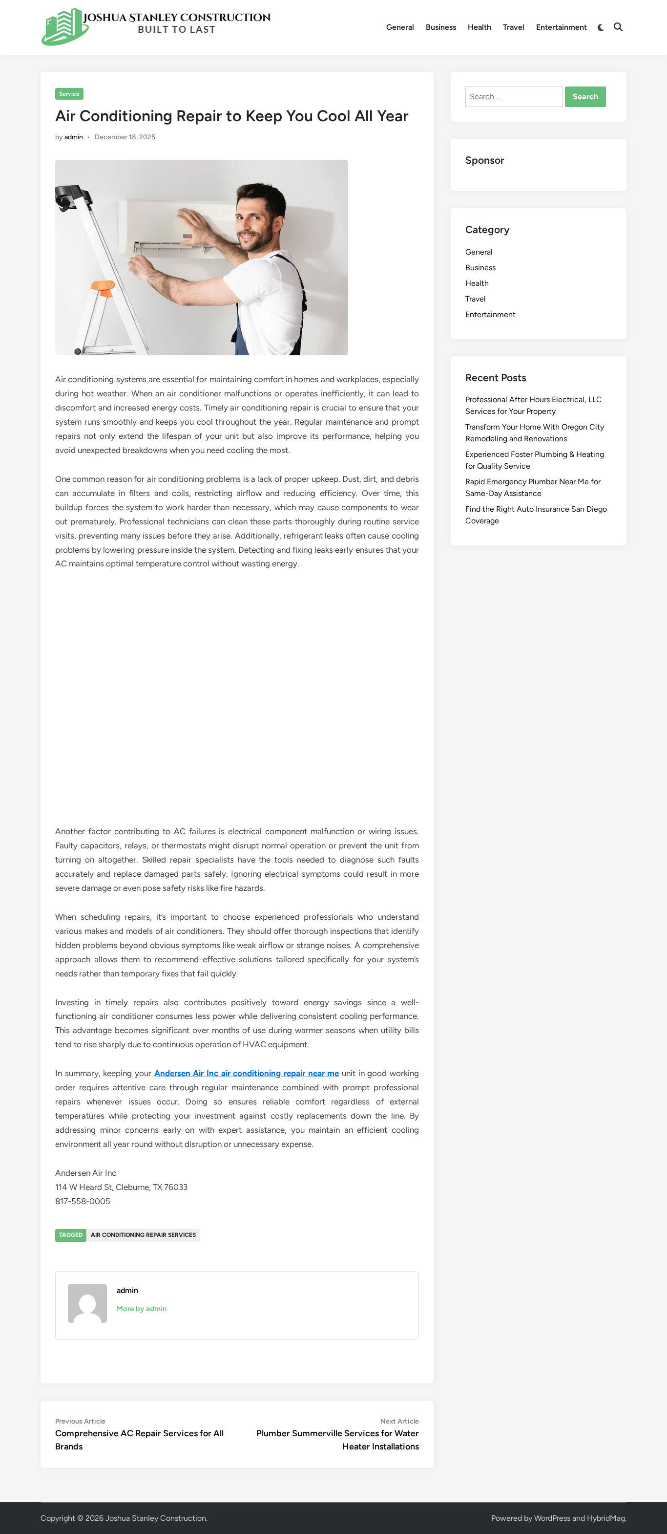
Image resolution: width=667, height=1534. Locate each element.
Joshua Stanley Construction (155, 1518)
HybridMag (606, 1518)
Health (479, 27)
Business (441, 27)
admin (73, 137)
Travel (513, 27)
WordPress (552, 1518)
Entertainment (561, 27)
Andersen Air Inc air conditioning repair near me (246, 1073)
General (400, 27)
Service (69, 93)
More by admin (142, 1308)
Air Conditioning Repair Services (143, 1235)
